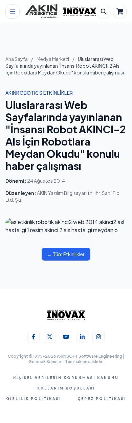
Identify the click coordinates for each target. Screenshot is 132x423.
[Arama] (103, 11)
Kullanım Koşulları (66, 388)
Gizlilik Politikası (33, 399)
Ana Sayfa (16, 59)
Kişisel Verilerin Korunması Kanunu (66, 378)
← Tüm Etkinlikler (66, 254)
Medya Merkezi (53, 59)
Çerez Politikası (102, 399)
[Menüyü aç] (12, 11)
